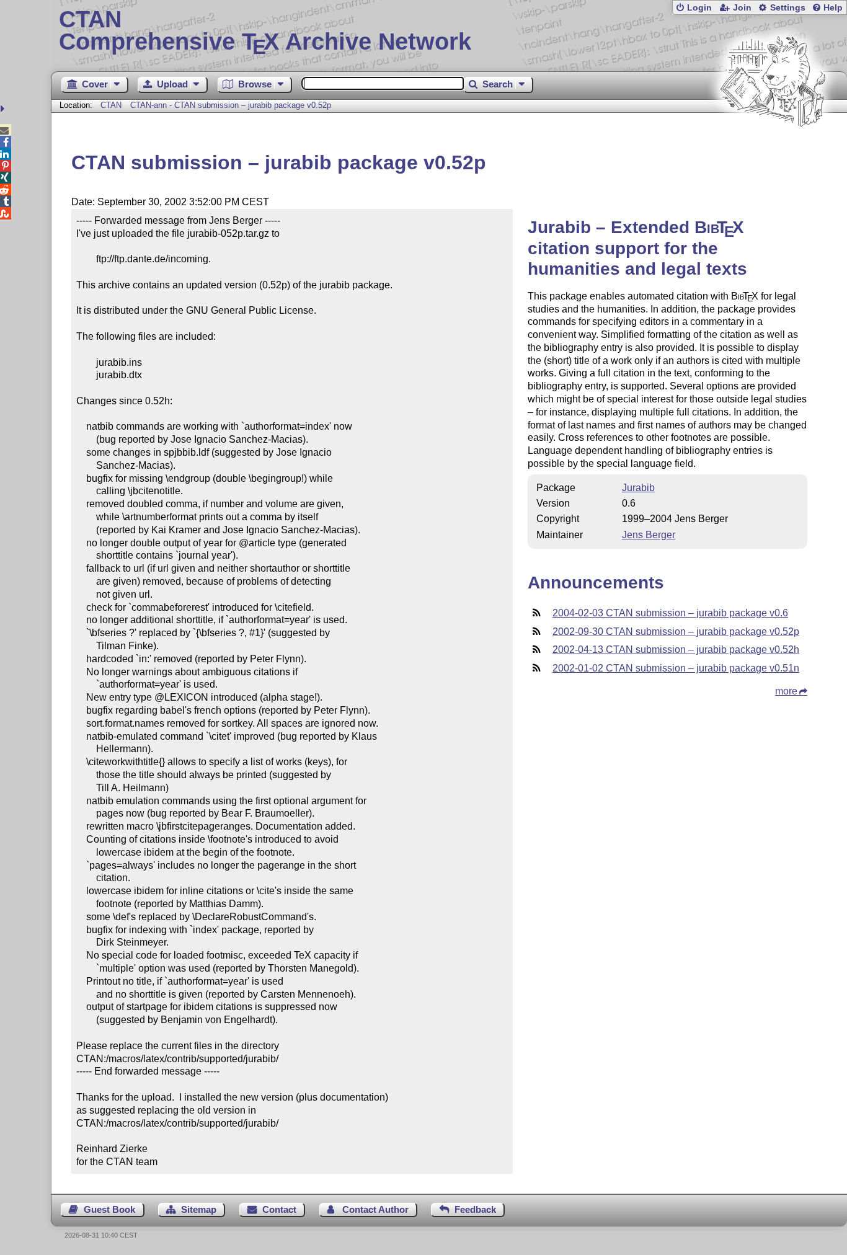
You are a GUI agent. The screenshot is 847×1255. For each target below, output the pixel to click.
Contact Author (375, 1209)
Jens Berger (648, 535)
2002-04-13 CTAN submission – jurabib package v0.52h (675, 649)
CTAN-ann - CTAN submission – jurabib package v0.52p (230, 105)
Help (833, 7)
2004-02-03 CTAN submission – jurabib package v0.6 (670, 613)
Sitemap (198, 1209)
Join (742, 7)
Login (699, 7)
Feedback (475, 1209)
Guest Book (109, 1209)
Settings (787, 7)
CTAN (111, 105)
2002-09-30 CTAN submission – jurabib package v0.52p (675, 631)
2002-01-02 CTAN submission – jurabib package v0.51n (675, 668)
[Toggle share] (4, 109)
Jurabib (638, 487)
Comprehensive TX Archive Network (265, 31)
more (786, 691)
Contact (279, 1209)
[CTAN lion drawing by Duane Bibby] (772, 150)
